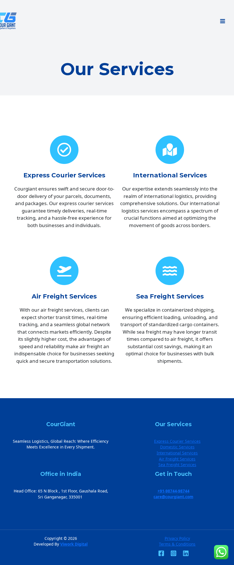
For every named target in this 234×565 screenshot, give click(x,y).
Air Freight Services (177, 459)
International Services (177, 453)
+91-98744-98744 (173, 491)
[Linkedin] (186, 553)
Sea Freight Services (177, 464)
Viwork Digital (74, 544)
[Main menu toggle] (223, 21)
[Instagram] (173, 553)
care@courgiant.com (173, 496)
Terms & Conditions (177, 544)
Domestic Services (177, 447)
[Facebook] (161, 553)
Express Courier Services (177, 441)
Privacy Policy (177, 538)
